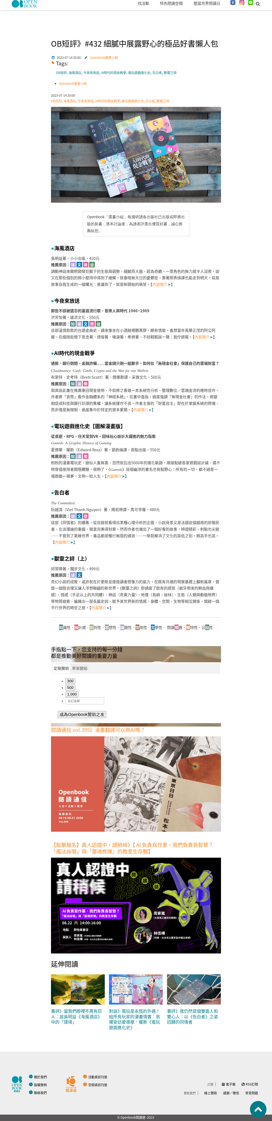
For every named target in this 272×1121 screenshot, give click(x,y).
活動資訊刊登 (97, 1077)
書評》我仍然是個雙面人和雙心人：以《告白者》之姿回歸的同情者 (192, 1016)
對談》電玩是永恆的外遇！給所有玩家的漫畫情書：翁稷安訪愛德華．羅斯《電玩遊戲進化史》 (134, 1019)
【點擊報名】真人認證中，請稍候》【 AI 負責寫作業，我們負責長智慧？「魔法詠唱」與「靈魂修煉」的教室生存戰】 (132, 848)
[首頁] (25, 4)
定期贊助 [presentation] (61, 668)
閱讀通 (72, 1083)
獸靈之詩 (170, 72)
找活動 (143, 3)
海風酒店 (75, 72)
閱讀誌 (18, 1083)
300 (70, 681)
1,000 (72, 694)
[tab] (61, 668)
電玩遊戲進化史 (139, 72)
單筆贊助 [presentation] (79, 668)
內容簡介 (161, 284)
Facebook (232, 2)
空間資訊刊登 (97, 1084)
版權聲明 (40, 1084)
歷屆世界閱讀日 (207, 3)
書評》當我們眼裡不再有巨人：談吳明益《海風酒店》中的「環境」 (76, 1016)
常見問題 (251, 1093)
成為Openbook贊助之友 (82, 714)
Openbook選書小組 (104, 57)
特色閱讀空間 (171, 3)
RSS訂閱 (252, 1084)
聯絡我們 (40, 1092)
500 (70, 687)
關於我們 (40, 1077)
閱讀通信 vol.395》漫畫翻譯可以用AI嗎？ (98, 729)
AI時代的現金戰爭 (113, 72)
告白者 (157, 72)
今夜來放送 (91, 72)
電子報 (230, 1084)
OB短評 (61, 72)
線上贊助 (210, 1093)
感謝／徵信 (231, 1093)
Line (250, 2)
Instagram (241, 2)
